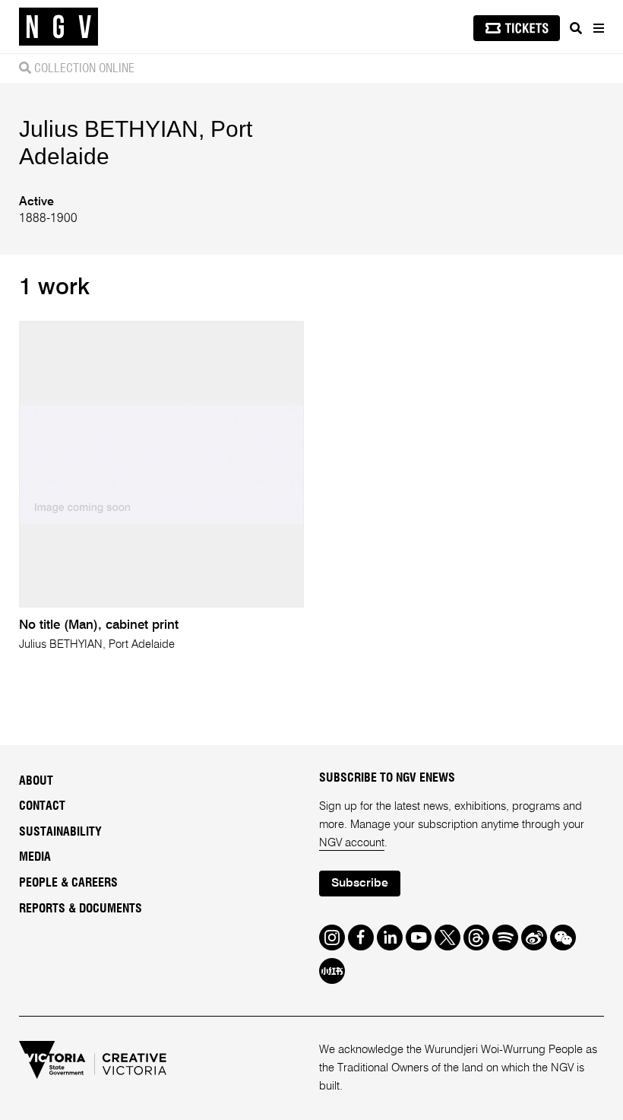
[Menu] (598, 28)
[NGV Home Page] (58, 27)
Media (35, 857)
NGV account (351, 843)
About (36, 781)
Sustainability (60, 832)
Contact (42, 806)
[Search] (576, 28)
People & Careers (68, 883)
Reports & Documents (80, 909)
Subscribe (359, 883)
